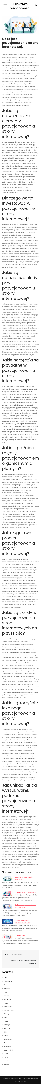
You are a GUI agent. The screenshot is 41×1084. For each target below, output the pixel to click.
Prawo (6, 1021)
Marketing (7, 999)
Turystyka (7, 1046)
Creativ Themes (20, 1081)
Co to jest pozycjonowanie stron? (26, 892)
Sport (6, 1036)
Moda (6, 1003)
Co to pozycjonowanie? (14, 955)
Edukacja (7, 989)
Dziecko (6, 985)
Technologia (8, 1039)
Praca (6, 1017)
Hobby (6, 992)
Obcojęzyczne (9, 1014)
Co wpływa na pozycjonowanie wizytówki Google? (22, 961)
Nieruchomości (9, 1010)
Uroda (6, 1054)
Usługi (6, 1057)
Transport (7, 1043)
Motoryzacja (8, 1007)
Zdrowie (6, 1065)
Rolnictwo (7, 1028)
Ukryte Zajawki (8, 1050)
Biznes (6, 978)
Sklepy (6, 1032)
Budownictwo (8, 981)
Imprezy (6, 996)
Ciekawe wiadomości (20, 6)
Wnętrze (7, 1061)
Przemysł (7, 1025)
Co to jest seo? (20, 935)
